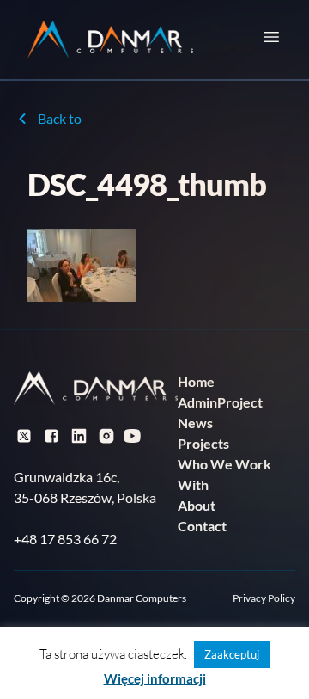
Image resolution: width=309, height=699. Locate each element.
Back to (60, 118)
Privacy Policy (264, 598)
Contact (202, 526)
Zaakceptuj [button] (231, 654)
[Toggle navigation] (271, 37)
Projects (203, 443)
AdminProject (220, 402)
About (196, 505)
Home (196, 381)
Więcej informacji (155, 678)
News (195, 422)
